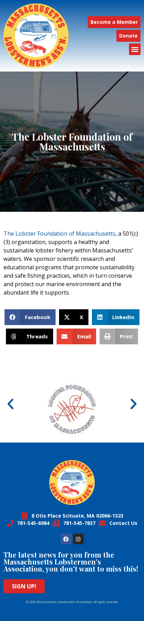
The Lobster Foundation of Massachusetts (59, 233)
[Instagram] (78, 539)
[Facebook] (66, 539)
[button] (135, 49)
